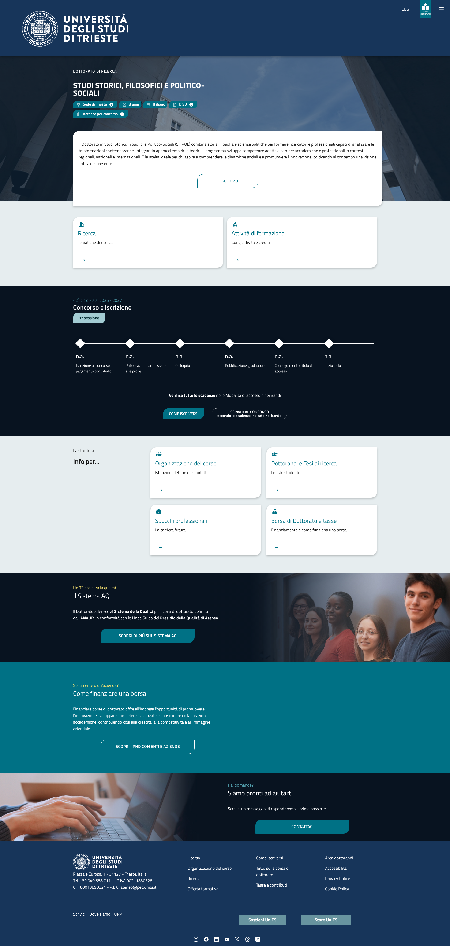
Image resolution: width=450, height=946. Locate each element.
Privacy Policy (337, 878)
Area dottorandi (339, 858)
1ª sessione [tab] (89, 318)
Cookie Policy (337, 889)
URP (118, 914)
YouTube (227, 939)
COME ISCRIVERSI (183, 413)
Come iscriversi (269, 858)
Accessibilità (336, 868)
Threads (247, 939)
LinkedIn (216, 939)
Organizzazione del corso (210, 868)
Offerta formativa (203, 889)
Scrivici (79, 914)
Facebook (206, 939)
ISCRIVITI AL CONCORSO (249, 413)
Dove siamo (99, 914)
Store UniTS (326, 919)
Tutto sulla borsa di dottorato (272, 871)
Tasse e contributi (271, 885)
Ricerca (194, 878)
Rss (258, 939)
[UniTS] (75, 29)
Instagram (196, 939)
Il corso (194, 858)
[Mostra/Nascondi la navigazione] (441, 9)
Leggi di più (228, 181)
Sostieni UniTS (262, 919)
